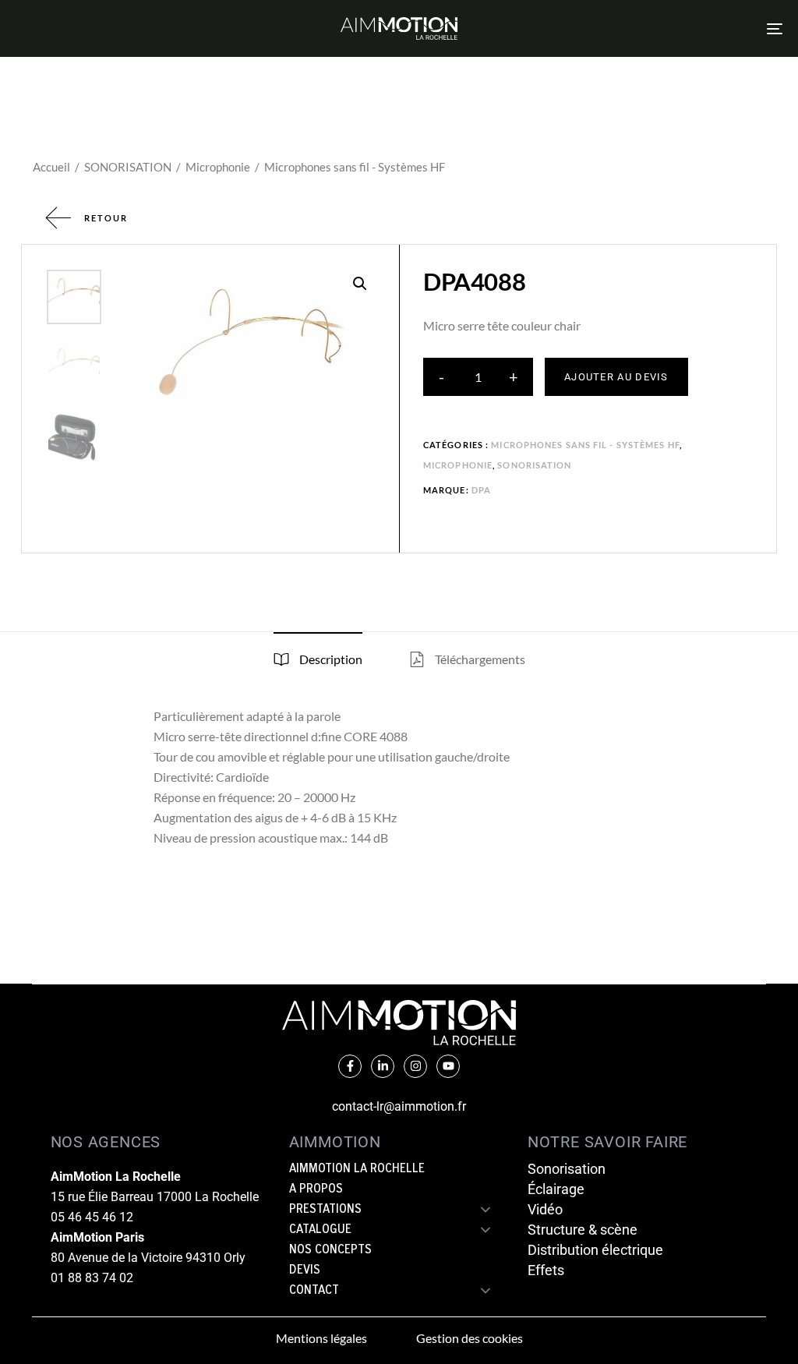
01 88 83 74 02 (92, 1277)
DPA (481, 490)
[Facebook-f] (350, 1066)
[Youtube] (448, 1066)
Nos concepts (330, 1250)
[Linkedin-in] (382, 1066)
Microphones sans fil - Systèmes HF (354, 167)
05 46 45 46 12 (92, 1217)
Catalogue (320, 1230)
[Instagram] (415, 1066)
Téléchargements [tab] (479, 659)
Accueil (51, 167)
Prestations (325, 1210)
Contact (314, 1291)
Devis (304, 1270)
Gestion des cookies (469, 1337)
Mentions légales (321, 1337)
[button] (360, 284)
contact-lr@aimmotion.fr (399, 1106)
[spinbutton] (478, 377)
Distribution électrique (595, 1250)
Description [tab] (329, 659)
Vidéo (545, 1209)
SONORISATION (127, 167)
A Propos (316, 1189)
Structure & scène (582, 1229)
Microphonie (217, 167)
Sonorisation (567, 1169)
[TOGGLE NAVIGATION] (654, 28)
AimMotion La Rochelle (357, 1169)
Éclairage (556, 1189)
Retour (106, 218)
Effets (546, 1270)
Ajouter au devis (616, 377)
